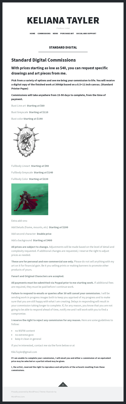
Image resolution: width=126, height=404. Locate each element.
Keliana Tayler (63, 20)
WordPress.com (18, 396)
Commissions (44, 33)
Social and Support (86, 33)
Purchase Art (67, 33)
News (55, 33)
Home (32, 33)
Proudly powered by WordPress (24, 391)
